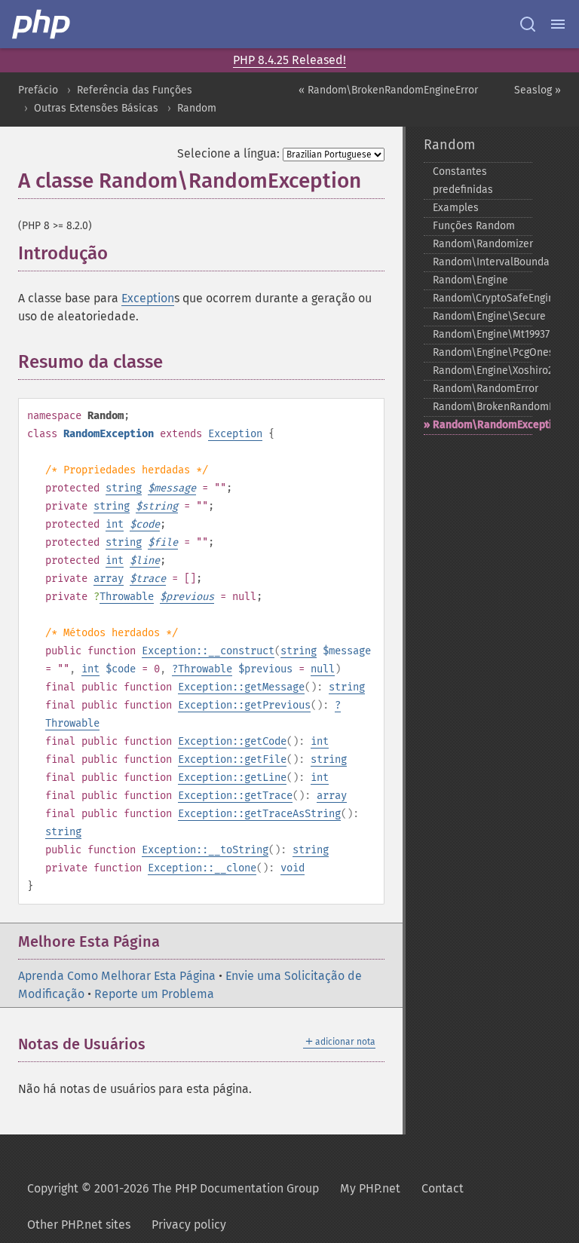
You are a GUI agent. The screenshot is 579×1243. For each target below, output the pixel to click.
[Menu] (558, 24)
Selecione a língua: (228, 153)
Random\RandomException (482, 424)
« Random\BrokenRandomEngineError (388, 90)
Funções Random (474, 225)
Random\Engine (470, 280)
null (323, 669)
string (124, 488)
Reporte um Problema (154, 994)
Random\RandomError (482, 388)
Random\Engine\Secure (482, 316)
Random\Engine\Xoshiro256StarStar (482, 370)
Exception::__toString (205, 849)
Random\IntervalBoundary (482, 262)
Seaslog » (537, 90)
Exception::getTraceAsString (259, 813)
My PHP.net (370, 1188)
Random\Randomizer (482, 243)
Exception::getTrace (235, 795)
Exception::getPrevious (244, 705)
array (108, 578)
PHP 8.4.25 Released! (289, 60)
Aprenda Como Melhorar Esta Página (117, 976)
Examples (456, 207)
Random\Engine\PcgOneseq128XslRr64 (482, 352)
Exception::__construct (208, 650)
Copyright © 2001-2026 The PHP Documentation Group (173, 1188)
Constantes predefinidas (463, 180)
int (115, 524)
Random (196, 108)
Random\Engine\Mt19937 (482, 334)
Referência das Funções (134, 90)
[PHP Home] (42, 24)
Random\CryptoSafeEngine (482, 298)
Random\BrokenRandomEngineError (482, 406)
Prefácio (38, 90)
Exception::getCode (232, 741)
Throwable (127, 596)
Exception (147, 298)
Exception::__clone (202, 868)
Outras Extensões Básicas (96, 108)
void (292, 868)
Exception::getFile (232, 759)
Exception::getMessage (241, 687)
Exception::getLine (232, 777)
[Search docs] (528, 24)
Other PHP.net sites (78, 1224)
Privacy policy (189, 1224)
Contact (442, 1188)
